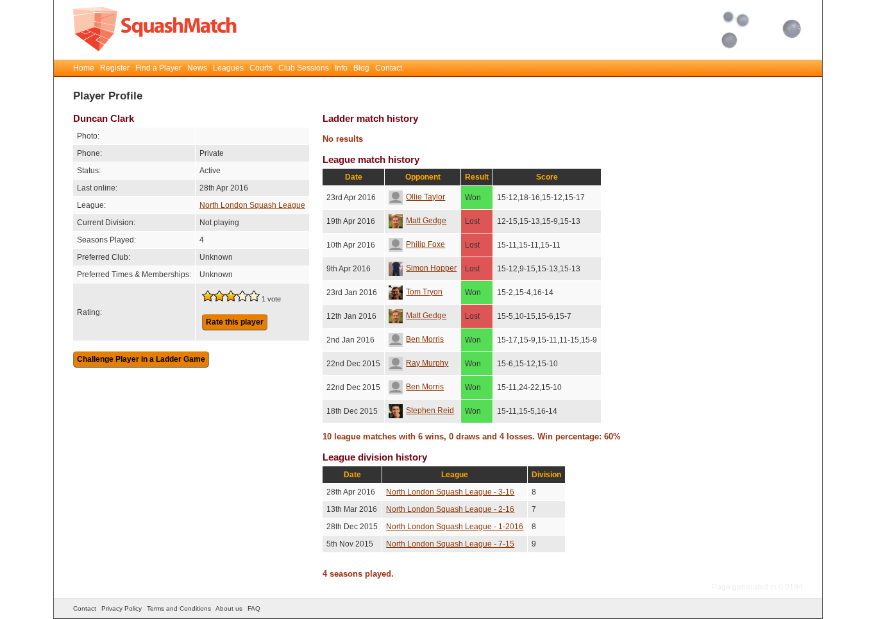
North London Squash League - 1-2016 (454, 526)
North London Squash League (252, 205)
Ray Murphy (427, 363)
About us (228, 608)
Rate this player (235, 322)
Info (341, 68)
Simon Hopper (431, 268)
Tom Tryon (424, 291)
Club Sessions (303, 68)
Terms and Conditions (179, 608)
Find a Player (158, 68)
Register (115, 68)
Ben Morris (425, 339)
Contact (388, 68)
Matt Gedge (426, 220)
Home (83, 68)
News (197, 68)
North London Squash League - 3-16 (450, 492)
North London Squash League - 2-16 (450, 509)
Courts (261, 68)
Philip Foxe (425, 244)
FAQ (254, 608)
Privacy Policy (121, 608)
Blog (361, 68)
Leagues (228, 68)
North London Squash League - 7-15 (450, 543)
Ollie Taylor (425, 196)
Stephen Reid (430, 410)
